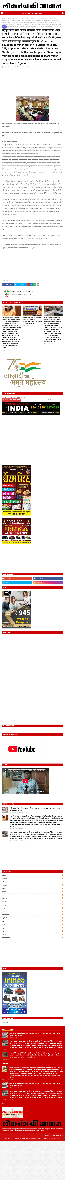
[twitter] (17, 582)
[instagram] (48, 582)
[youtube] (17, 578)
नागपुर (32, 908)
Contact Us (59, 1136)
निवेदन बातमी (32, 915)
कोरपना (32, 882)
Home (4, 19)
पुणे (32, 921)
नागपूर (32, 911)
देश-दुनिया (32, 898)
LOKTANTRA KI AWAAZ (32, 13)
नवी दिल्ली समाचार (32, 905)
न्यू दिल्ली (32, 918)
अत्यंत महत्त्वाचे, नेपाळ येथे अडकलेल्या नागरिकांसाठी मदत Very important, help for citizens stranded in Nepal (32, 320)
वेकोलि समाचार (32, 938)
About (53, 1136)
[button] (4, 27)
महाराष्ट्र (32, 928)
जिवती (32, 895)
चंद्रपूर (32, 892)
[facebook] (48, 578)
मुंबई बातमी (32, 934)
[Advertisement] (32, 82)
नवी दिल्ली (32, 902)
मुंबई (32, 931)
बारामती (32, 925)
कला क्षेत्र (32, 879)
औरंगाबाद (32, 875)
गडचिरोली (32, 885)
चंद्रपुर (8, 19)
